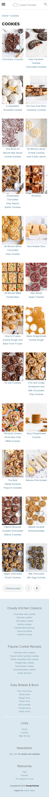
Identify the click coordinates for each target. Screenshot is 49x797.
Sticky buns (24, 694)
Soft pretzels (24, 704)
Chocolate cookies (24, 621)
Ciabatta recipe (24, 634)
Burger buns (24, 698)
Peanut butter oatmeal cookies (24, 656)
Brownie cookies (24, 617)
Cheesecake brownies (24, 628)
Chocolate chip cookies (25, 614)
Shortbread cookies (24, 666)
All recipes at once (24, 779)
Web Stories (24, 736)
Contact (24, 732)
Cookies (15, 15)
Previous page (13, 588)
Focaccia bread (24, 631)
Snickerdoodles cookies (24, 669)
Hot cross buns (24, 691)
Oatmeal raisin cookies (24, 652)
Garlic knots (24, 711)
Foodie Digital (29, 790)
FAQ (24, 772)
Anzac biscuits (24, 673)
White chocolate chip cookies (24, 659)
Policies (24, 775)
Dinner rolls (24, 701)
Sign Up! (13, 754)
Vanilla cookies (24, 624)
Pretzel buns (24, 708)
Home (5, 15)
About (24, 729)
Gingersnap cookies (24, 663)
